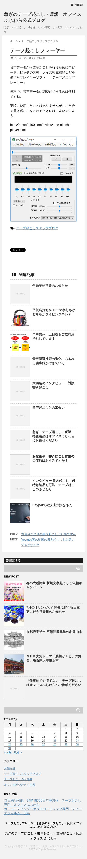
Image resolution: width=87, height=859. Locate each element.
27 (43, 744)
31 (9, 748)
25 (21, 744)
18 (21, 740)
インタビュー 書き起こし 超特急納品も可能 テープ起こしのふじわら (53, 485)
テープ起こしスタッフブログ (37, 228)
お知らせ (9, 768)
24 (9, 744)
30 (77, 744)
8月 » (18, 752)
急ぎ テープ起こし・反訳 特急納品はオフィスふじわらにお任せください (53, 436)
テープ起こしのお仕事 (18, 779)
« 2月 (8, 752)
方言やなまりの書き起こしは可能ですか (48, 534)
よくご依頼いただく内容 (19, 784)
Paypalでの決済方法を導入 (52, 505)
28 (54, 744)
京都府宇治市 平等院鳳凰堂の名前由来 (54, 632)
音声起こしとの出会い (48, 407)
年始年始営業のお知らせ (50, 285)
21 (54, 740)
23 (77, 740)
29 (66, 744)
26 (32, 744)
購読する (14, 560)
